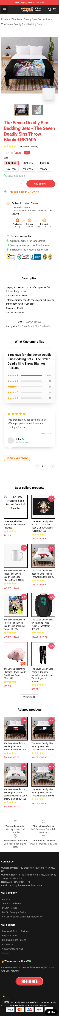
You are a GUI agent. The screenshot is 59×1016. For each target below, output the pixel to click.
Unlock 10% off (6, 1002)
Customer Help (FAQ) (12, 948)
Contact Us (7, 944)
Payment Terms (9, 935)
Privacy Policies (9, 908)
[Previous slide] (6, 65)
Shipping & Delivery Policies (15, 931)
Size (6, 158)
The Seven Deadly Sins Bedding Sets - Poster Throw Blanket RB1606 (42, 792)
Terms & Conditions (11, 903)
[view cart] (54, 9)
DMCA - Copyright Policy (14, 912)
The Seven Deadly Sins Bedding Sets (21, 24)
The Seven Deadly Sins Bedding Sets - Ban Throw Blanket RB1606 (15, 746)
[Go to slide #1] (21, 110)
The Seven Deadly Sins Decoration (30, 19)
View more (29, 697)
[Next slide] (53, 65)
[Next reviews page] (52, 466)
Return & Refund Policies (14, 940)
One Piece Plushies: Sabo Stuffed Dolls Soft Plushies (15, 524)
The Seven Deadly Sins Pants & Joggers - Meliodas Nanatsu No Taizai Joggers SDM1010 (42, 675)
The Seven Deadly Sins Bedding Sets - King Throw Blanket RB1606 (42, 746)
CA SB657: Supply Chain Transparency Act (22, 916)
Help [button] (53, 1012)
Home (4, 19)
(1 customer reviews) (28, 146)
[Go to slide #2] (37, 110)
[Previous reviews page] (37, 466)
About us (6, 899)
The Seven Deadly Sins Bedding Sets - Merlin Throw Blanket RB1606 (42, 573)
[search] (49, 9)
